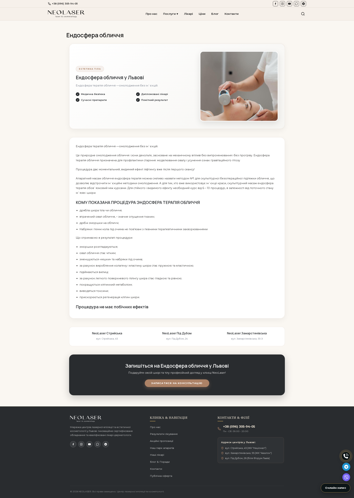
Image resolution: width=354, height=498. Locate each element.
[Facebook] (275, 3)
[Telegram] (303, 3)
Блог (215, 14)
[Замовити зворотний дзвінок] (345, 456)
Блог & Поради (160, 461)
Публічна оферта (161, 475)
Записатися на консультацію (176, 383)
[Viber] (296, 3)
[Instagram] (282, 3)
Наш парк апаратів (162, 447)
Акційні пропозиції (161, 440)
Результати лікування (164, 433)
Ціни (202, 14)
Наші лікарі (157, 454)
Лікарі (188, 14)
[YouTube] (289, 3)
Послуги (170, 14)
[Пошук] (303, 14)
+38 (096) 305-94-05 (65, 3)
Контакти (232, 14)
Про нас (151, 14)
